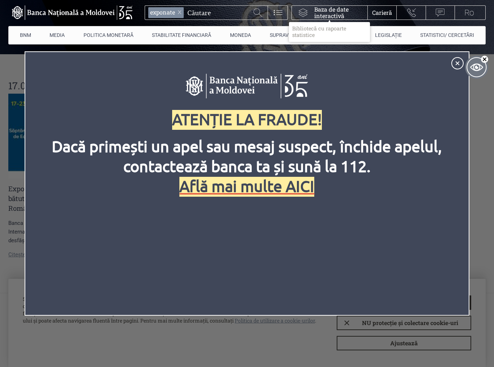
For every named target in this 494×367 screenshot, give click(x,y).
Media (57, 35)
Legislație (388, 35)
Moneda (240, 35)
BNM (25, 35)
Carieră (382, 12)
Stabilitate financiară (181, 35)
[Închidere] (457, 63)
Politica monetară (108, 35)
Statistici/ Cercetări (447, 35)
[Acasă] (70, 12)
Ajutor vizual (476, 67)
